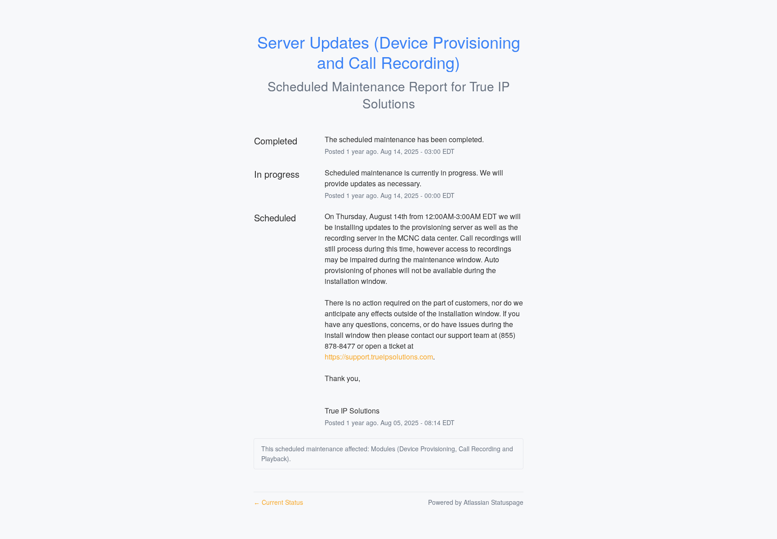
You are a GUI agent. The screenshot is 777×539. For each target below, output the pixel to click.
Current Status (278, 502)
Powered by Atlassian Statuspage (475, 502)
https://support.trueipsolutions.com (379, 356)
